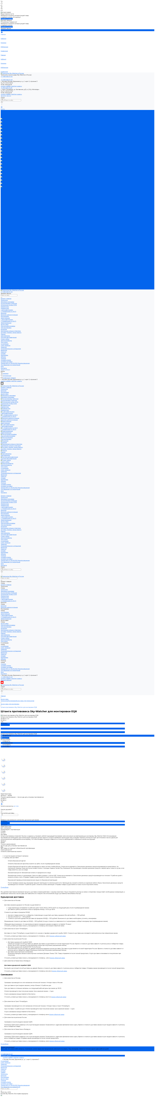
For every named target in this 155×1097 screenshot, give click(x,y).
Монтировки (5, 237)
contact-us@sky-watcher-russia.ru (11, 86)
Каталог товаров (6, 219)
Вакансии (4, 198)
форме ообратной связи (58, 936)
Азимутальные (5, 238)
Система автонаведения (9, 258)
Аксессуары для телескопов (25, 701)
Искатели (4, 250)
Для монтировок (6, 248)
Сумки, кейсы (5, 259)
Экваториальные (6, 243)
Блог (2, 287)
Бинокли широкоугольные (9, 235)
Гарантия (4, 195)
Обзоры (3, 277)
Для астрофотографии (8, 246)
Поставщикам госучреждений (10, 212)
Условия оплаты (6, 208)
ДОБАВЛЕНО (5, 725)
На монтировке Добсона (9, 224)
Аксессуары (4, 245)
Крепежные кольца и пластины (11, 251)
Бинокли (3, 233)
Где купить (4, 263)
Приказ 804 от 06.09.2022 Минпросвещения (15, 211)
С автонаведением (7, 230)
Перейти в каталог (7, 19)
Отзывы (3, 201)
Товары (3, 1072)
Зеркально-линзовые (7, 222)
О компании (5, 264)
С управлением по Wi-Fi (8, 232)
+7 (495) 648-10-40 (7, 677)
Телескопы (4, 221)
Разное (3, 254)
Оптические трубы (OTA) (9, 225)
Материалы (4, 276)
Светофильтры (5, 256)
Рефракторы (5, 229)
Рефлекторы (5, 227)
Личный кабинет (6, 680)
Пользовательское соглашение (11, 196)
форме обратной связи (57, 958)
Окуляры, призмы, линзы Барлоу (11, 253)
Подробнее (4, 887)
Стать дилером (5, 193)
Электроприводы (6, 261)
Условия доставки (6, 209)
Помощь (3, 279)
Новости (3, 200)
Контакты (4, 288)
